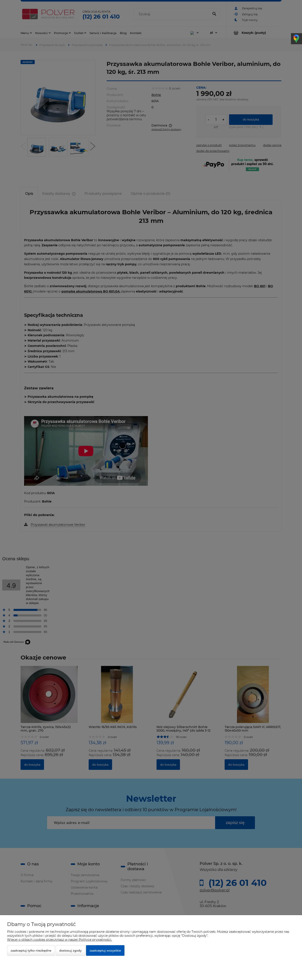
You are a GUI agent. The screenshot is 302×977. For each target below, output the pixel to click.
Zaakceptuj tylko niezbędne (31, 950)
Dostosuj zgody (70, 950)
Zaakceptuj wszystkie (105, 950)
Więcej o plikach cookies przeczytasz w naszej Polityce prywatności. (59, 940)
